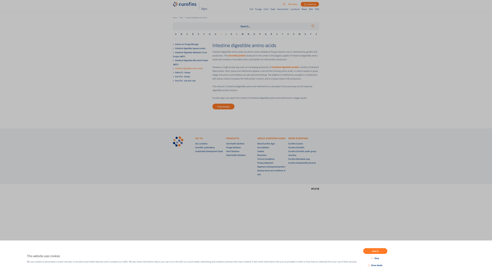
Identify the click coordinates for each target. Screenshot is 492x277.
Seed (272, 9)
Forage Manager (223, 106)
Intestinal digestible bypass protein (190, 48)
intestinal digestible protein (285, 67)
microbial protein (236, 55)
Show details (376, 265)
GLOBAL (294, 4)
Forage (258, 9)
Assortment (282, 9)
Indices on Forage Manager (187, 44)
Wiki (311, 9)
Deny (377, 258)
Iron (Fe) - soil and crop (185, 80)
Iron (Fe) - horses (182, 76)
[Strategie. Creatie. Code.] (315, 188)
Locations (295, 9)
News (304, 9)
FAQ (317, 9)
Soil (251, 9)
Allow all (375, 251)
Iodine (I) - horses (182, 72)
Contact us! (311, 4)
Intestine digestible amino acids (189, 68)
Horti (266, 9)
